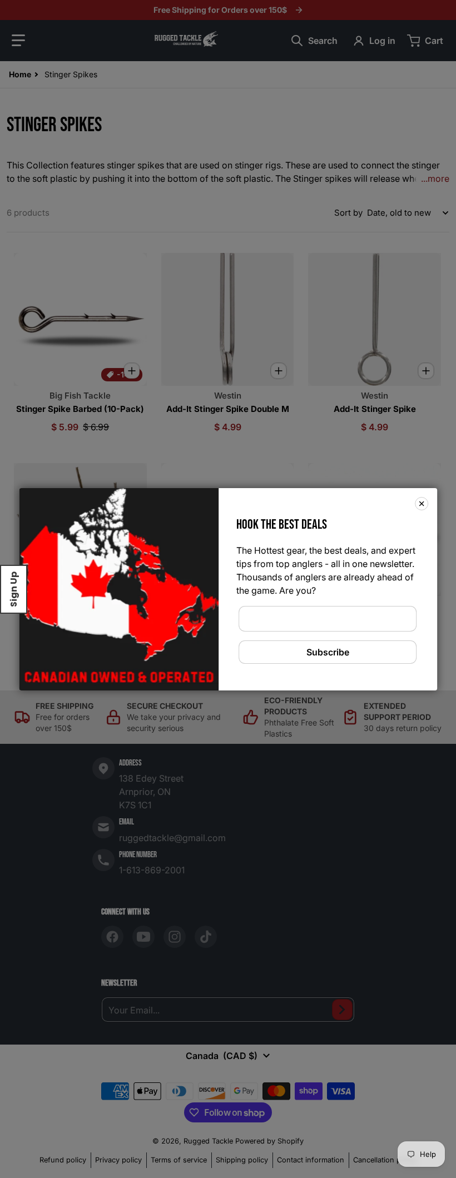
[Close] (421, 503)
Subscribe (327, 652)
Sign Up (13, 589)
